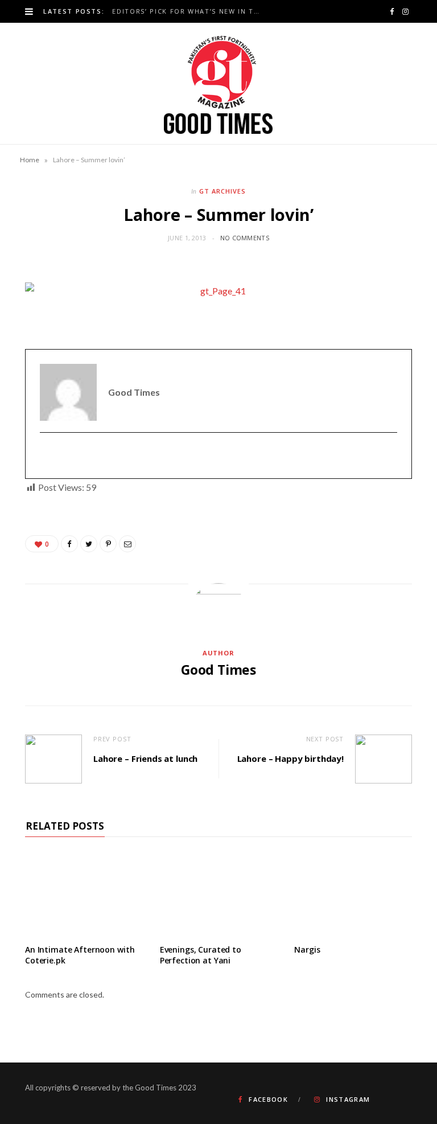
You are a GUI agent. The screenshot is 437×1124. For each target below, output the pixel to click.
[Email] (127, 543)
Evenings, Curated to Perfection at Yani (200, 955)
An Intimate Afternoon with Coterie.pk (79, 955)
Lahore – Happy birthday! (290, 758)
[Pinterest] (108, 543)
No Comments (244, 237)
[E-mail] (47, 455)
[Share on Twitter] (88, 543)
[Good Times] (218, 83)
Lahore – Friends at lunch (145, 758)
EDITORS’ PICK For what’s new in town (189, 11)
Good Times (218, 670)
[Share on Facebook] (69, 543)
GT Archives (222, 191)
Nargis (307, 949)
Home (29, 159)
